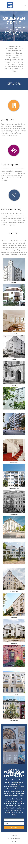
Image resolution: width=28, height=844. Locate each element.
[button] (25, 5)
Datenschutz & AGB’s (14, 838)
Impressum (14, 835)
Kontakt (14, 841)
